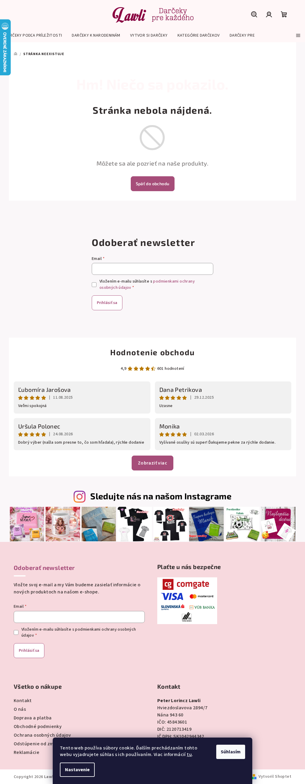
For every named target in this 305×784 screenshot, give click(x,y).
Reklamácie (26, 752)
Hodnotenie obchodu (152, 352)
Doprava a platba (33, 718)
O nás (20, 709)
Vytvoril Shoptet (275, 777)
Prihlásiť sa (107, 303)
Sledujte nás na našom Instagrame (160, 496)
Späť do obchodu (152, 183)
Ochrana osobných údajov (42, 735)
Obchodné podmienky (38, 726)
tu (189, 754)
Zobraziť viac (152, 463)
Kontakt (23, 700)
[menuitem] (33, 35)
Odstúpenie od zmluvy (38, 744)
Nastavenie (77, 769)
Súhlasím (231, 752)
